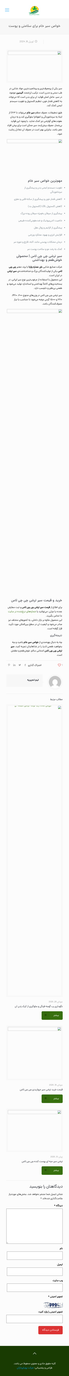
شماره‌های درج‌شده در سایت (22, 612)
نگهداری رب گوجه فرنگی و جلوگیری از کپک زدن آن (39, 1006)
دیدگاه (58, 1206)
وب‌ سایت (58, 1281)
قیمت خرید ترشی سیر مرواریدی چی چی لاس (41, 1090)
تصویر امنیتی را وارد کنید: (50, 1312)
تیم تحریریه (33, 680)
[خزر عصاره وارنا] (34, 10)
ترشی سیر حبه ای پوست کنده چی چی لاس (42, 1161)
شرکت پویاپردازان (25, 1368)
